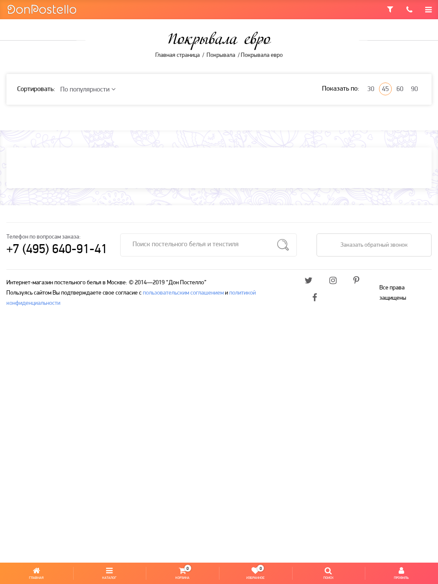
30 (370, 89)
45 (385, 89)
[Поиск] (283, 245)
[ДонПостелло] (41, 9)
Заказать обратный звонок (374, 245)
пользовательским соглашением (183, 293)
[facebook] (314, 298)
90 (414, 89)
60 (400, 89)
